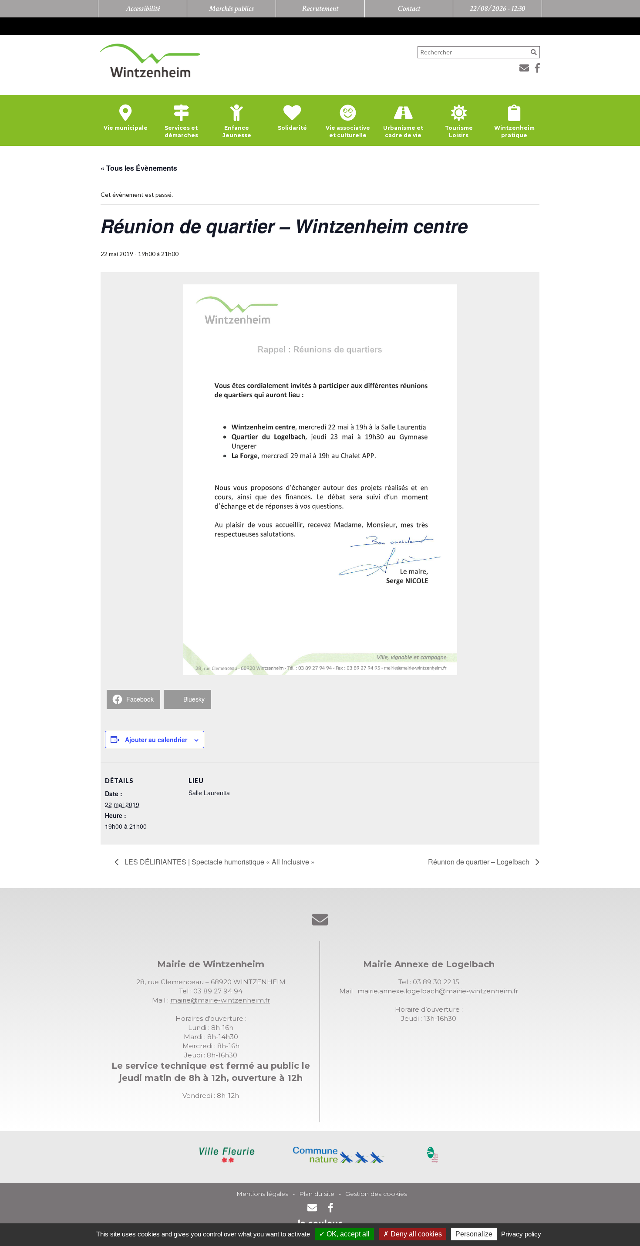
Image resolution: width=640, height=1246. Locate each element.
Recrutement (320, 8)
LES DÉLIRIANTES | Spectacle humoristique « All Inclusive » (219, 862)
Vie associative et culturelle (348, 131)
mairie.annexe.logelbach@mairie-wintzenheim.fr (437, 991)
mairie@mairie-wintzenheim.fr (220, 1000)
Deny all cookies (415, 1234)
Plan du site (316, 1194)
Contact (409, 8)
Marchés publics (231, 8)
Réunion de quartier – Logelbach (479, 862)
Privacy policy (521, 1234)
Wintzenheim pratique (514, 131)
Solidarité (292, 128)
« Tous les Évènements (139, 168)
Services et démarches (181, 131)
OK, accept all (347, 1234)
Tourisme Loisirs (459, 131)
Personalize (473, 1234)
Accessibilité (143, 8)
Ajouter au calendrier (156, 739)
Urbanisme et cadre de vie (403, 131)
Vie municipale (126, 128)
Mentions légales (262, 1194)
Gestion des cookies (376, 1194)
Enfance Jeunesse (236, 131)
